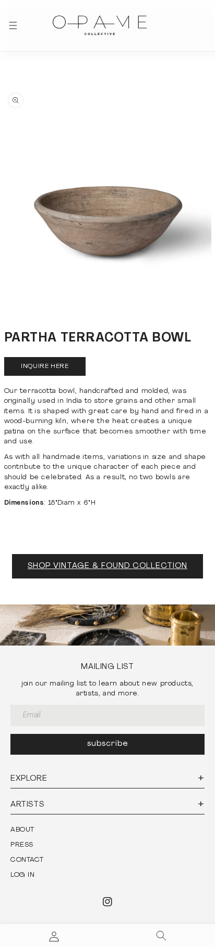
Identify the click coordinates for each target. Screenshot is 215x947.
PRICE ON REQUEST (45, 366)
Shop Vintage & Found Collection (107, 566)
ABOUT (22, 829)
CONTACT (26, 860)
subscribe (107, 744)
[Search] (161, 935)
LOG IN (22, 875)
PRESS (21, 844)
